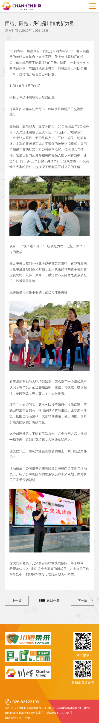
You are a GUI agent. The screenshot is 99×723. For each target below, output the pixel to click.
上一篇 (17, 601)
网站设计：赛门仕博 (17, 718)
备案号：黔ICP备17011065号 (53, 712)
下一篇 (82, 601)
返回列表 (53, 600)
